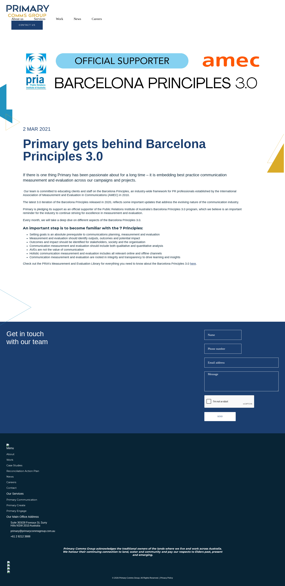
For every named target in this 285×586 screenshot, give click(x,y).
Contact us (27, 25)
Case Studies (14, 465)
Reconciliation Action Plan (22, 471)
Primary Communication (21, 499)
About (10, 454)
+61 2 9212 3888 (20, 536)
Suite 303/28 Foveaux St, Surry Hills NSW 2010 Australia (29, 524)
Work (59, 18)
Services (39, 18)
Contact (11, 487)
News (77, 18)
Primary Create (15, 505)
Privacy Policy (166, 578)
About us (17, 18)
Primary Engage (16, 510)
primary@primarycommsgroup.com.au (33, 531)
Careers (97, 18)
